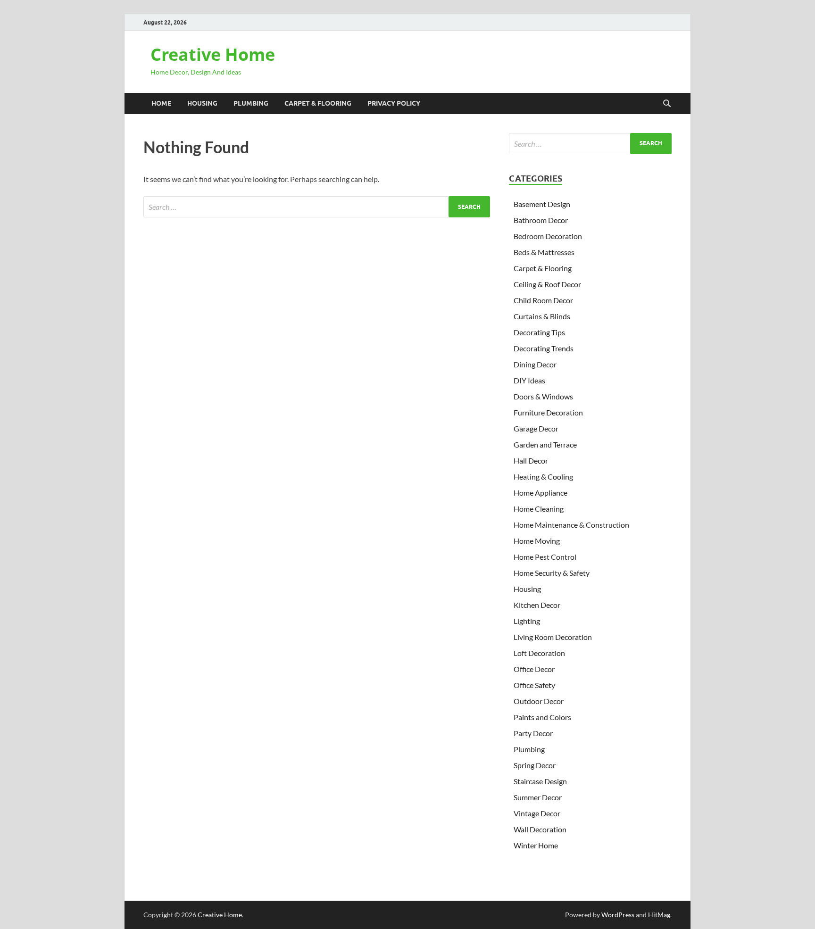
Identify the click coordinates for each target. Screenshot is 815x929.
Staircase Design (540, 781)
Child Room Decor (543, 300)
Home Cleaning (539, 508)
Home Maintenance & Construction (571, 524)
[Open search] (667, 104)
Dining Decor (535, 364)
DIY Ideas (529, 380)
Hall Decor (531, 460)
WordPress (617, 915)
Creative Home (212, 54)
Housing (202, 103)
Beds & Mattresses (544, 252)
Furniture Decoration (548, 412)
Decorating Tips (539, 332)
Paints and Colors (542, 717)
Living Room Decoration (553, 636)
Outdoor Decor (539, 701)
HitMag (659, 915)
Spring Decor (535, 765)
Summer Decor (538, 797)
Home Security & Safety (552, 572)
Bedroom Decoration (548, 236)
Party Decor (533, 733)
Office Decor (534, 668)
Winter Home (536, 845)
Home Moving (537, 540)
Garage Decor (536, 428)
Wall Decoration (540, 829)
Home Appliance (540, 492)
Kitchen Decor (537, 604)
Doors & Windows (543, 396)
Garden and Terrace (545, 444)
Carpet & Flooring (317, 103)
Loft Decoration (539, 652)
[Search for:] (316, 206)
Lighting (527, 620)
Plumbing (250, 103)
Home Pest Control (545, 556)
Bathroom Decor (541, 220)
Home (161, 103)
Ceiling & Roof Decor (547, 284)
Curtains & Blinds (542, 316)
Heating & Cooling (543, 476)
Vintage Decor (537, 813)
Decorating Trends (544, 348)
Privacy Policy (393, 103)
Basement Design (542, 203)
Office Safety (534, 684)
